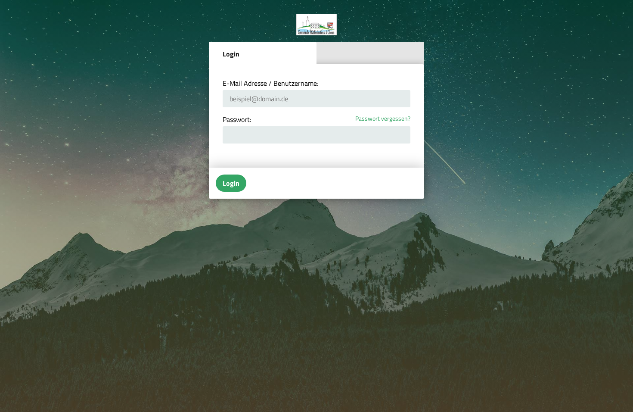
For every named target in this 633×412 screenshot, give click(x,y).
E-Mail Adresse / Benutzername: (270, 83)
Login (231, 54)
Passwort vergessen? (382, 118)
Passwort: (237, 119)
